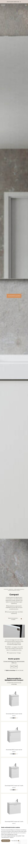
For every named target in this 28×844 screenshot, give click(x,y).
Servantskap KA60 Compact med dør (14, 749)
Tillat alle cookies (5, 840)
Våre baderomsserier (19, 589)
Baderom (11, 589)
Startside (6, 589)
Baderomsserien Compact (14, 590)
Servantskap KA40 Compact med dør (14, 713)
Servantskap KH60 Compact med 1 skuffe (14, 821)
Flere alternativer (15, 840)
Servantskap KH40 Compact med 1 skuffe (14, 785)
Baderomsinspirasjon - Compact (13, 618)
